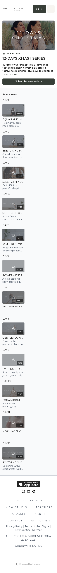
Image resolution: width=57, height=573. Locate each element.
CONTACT (15, 520)
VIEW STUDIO (16, 507)
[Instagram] (23, 491)
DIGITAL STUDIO (29, 500)
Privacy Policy (14, 526)
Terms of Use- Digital (37, 526)
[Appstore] (28, 484)
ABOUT (40, 513)
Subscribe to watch (27, 81)
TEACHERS (44, 507)
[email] (28, 491)
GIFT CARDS (40, 520)
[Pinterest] (33, 491)
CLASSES (19, 513)
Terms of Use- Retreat (28, 530)
